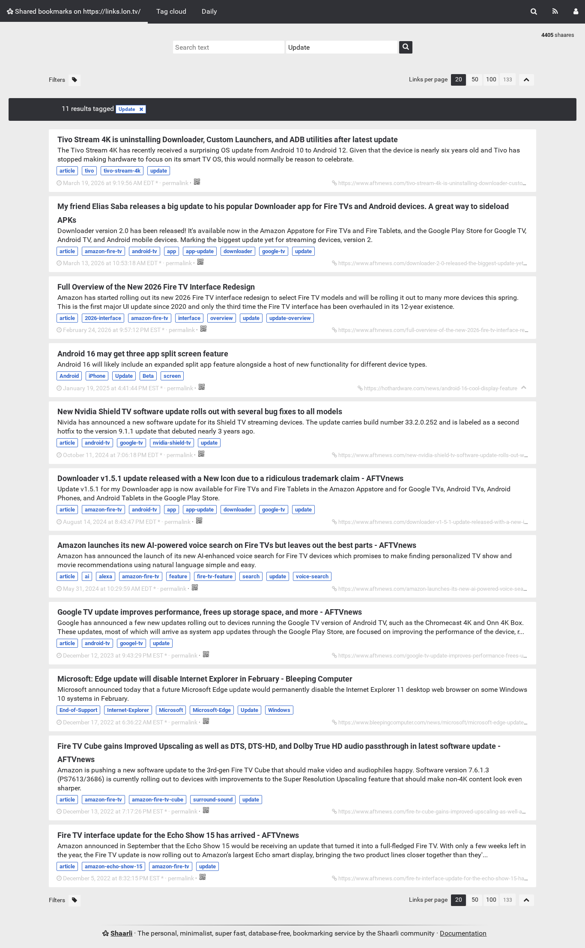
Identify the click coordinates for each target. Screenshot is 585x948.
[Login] (576, 12)
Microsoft (171, 710)
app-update (200, 251)
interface (189, 318)
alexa (105, 576)
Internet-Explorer (128, 710)
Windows (279, 710)
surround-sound (213, 799)
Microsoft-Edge (212, 710)
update (158, 170)
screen (172, 376)
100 (491, 79)
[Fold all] (526, 80)
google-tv (273, 251)
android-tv (144, 251)
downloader (238, 251)
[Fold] (523, 387)
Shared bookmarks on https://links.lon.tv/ (77, 11)
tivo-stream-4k (122, 170)
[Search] (534, 12)
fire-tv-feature (215, 576)
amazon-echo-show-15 (113, 866)
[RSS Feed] (555, 12)
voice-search (312, 576)
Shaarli (121, 933)
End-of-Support (78, 710)
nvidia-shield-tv (172, 443)
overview (221, 318)
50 (475, 79)
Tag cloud (171, 11)
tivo (89, 170)
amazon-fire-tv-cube (157, 799)
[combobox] (341, 47)
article (67, 170)
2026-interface (103, 318)
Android (69, 376)
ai (87, 576)
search (251, 576)
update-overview (290, 318)
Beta (148, 376)
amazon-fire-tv (103, 251)
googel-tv (131, 643)
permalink (126, 183)
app (171, 251)
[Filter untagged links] (75, 80)
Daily (209, 11)
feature (178, 576)
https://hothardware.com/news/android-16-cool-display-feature (441, 388)
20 (458, 79)
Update (127, 109)
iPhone (97, 376)
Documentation (463, 933)
